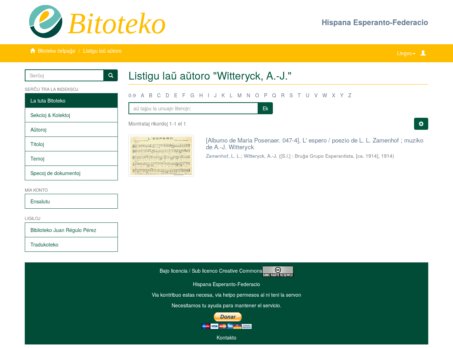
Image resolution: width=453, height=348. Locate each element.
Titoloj (37, 143)
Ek (265, 108)
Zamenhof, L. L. (223, 155)
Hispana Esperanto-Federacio (375, 22)
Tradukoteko (44, 244)
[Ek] (111, 75)
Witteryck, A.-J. (260, 155)
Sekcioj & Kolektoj (50, 114)
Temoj (37, 158)
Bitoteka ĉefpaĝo (56, 50)
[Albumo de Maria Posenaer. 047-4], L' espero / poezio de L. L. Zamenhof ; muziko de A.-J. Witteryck (314, 143)
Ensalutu (40, 201)
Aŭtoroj (38, 129)
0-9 (132, 95)
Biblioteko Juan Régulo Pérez (63, 229)
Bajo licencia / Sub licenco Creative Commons (211, 270)
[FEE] (45, 20)
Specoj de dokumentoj (55, 172)
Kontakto (226, 337)
